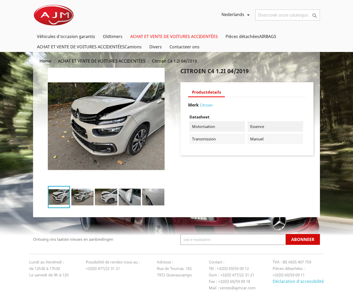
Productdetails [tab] (206, 92)
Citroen (206, 105)
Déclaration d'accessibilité (298, 281)
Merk (193, 105)
